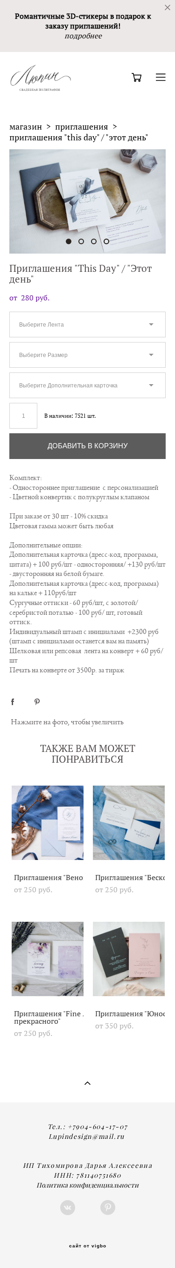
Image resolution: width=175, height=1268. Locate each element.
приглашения (81, 126)
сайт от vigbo (87, 1246)
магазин (25, 126)
